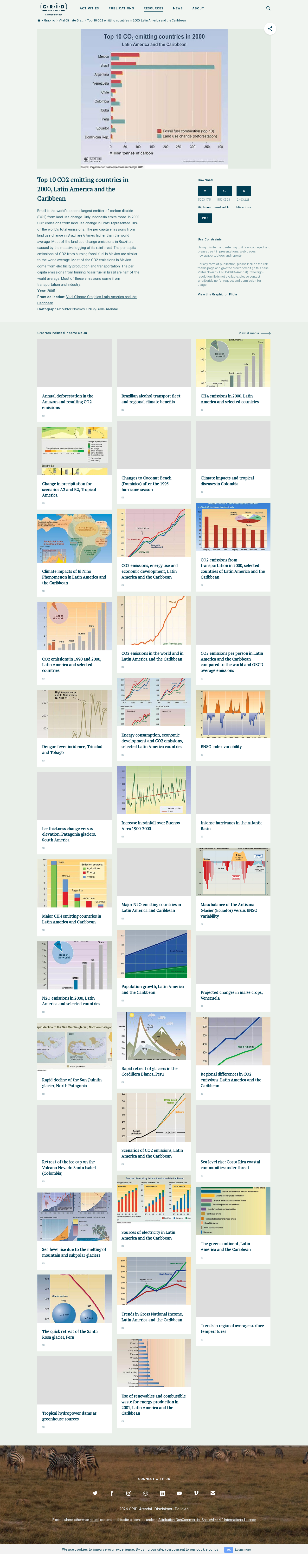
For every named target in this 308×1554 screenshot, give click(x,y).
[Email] (213, 1499)
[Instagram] (128, 1499)
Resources (153, 8)
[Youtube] (179, 1499)
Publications (121, 8)
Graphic (49, 20)
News (178, 8)
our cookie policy (204, 1549)
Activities (89, 8)
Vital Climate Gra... (71, 20)
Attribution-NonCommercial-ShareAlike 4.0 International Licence (207, 1520)
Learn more (243, 1549)
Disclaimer (163, 1509)
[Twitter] (95, 1499)
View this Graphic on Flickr (217, 294)
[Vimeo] (196, 1499)
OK (229, 1549)
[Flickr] (145, 1499)
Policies (182, 1509)
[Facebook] (111, 1499)
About (198, 8)
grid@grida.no (208, 280)
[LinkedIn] (162, 1499)
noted (94, 1520)
